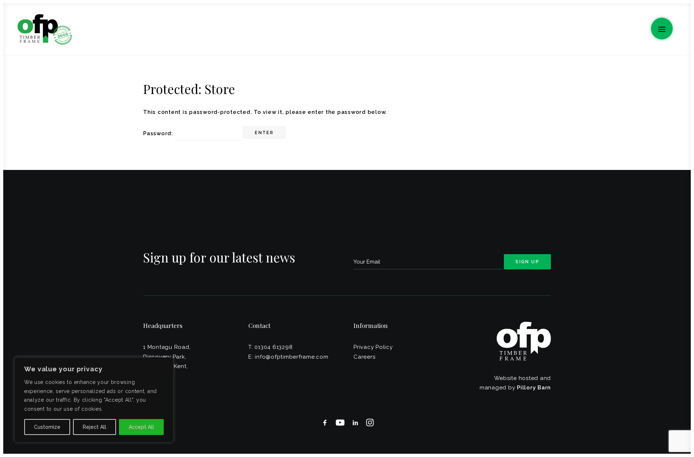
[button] (662, 28)
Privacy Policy (373, 347)
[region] (94, 400)
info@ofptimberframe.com (291, 357)
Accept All (141, 427)
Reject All (94, 427)
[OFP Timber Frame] (44, 29)
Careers (364, 357)
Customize (47, 427)
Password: (159, 133)
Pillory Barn (534, 387)
